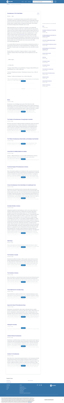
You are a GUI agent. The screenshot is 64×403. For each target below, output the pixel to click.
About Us (8, 386)
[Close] (63, 400)
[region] (32, 400)
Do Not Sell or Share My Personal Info (48, 399)
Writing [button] (29, 1)
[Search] (52, 2)
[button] (38, 14)
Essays (23, 1)
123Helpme (8, 4)
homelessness (22, 34)
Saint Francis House (30, 380)
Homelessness (8, 380)
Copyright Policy (22, 386)
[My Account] (55, 1)
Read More (23, 111)
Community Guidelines (23, 388)
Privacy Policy (22, 390)
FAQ (7, 389)
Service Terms (22, 391)
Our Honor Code (22, 389)
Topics (26, 1)
